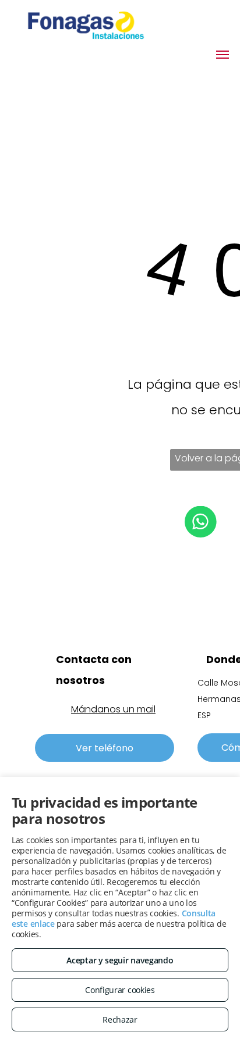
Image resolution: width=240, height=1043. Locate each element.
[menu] (222, 54)
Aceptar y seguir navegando (119, 960)
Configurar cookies (120, 989)
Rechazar (120, 1019)
